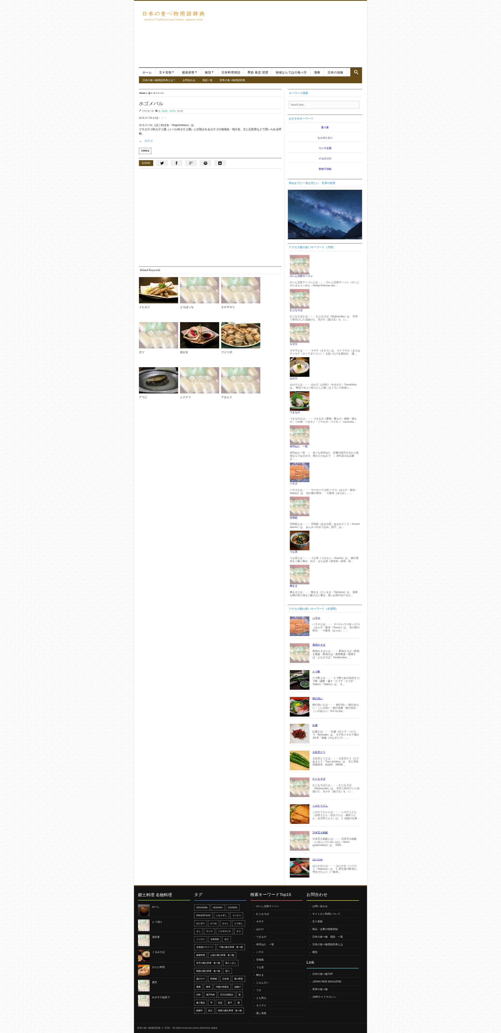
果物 (198, 987)
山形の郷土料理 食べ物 (222, 955)
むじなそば (296, 310)
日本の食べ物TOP (322, 973)
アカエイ (226, 397)
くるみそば (158, 952)
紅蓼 (315, 725)
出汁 (226, 939)
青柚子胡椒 (325, 168)
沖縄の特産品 (222, 987)
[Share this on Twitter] (162, 163)
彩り (227, 971)
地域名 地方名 (169, 111)
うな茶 (293, 551)
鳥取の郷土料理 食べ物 (230, 1010)
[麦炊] (144, 985)
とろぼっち (187, 307)
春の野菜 (238, 979)
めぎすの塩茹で (161, 997)
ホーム (147, 72)
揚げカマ (200, 979)
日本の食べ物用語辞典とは (327, 944)
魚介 (210, 1010)
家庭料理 (200, 955)
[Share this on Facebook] (176, 163)
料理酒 (213, 979)
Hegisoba (201, 907)
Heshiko (218, 907)
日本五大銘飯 (320, 832)
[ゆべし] (144, 910)
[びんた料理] (144, 970)
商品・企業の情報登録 (325, 929)
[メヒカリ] (158, 290)
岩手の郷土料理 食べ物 (208, 963)
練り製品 (200, 1002)
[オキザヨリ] (240, 290)
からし (225, 923)
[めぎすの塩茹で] (144, 1001)
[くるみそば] (144, 955)
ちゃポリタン (325, 137)
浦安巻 (156, 936)
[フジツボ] (240, 335)
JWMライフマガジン (324, 996)
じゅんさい (262, 982)
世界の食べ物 (320, 989)
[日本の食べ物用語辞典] (173, 15)
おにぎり (200, 923)
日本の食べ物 (148, 111)
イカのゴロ (325, 158)
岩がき (184, 352)
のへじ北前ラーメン (301, 276)
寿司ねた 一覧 (299, 446)
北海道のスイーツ (205, 947)
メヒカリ (144, 307)
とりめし (238, 923)
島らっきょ (230, 963)
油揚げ (237, 987)
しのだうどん (320, 805)
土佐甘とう (319, 752)
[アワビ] (158, 380)
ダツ (141, 352)
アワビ (143, 397)
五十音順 (165, 72)
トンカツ (200, 939)
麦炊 (154, 982)
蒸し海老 (261, 1013)
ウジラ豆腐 (325, 148)
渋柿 (198, 994)
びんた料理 (158, 967)
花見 (220, 1002)
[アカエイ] (240, 380)
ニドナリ (185, 397)
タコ (238, 931)
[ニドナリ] (199, 380)
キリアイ (261, 1005)
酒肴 (317, 72)
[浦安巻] (144, 940)
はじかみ (318, 859)
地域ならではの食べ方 (291, 72)
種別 (208, 72)
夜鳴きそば (319, 644)
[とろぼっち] (199, 290)
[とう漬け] (144, 925)
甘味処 (293, 517)
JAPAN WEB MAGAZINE (327, 981)
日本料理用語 (231, 72)
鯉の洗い (318, 698)
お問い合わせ (320, 906)
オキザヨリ (228, 307)
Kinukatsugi (203, 915)
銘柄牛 (199, 1010)
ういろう (236, 915)
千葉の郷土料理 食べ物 (231, 947)
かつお (213, 923)
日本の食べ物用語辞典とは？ (159, 80)
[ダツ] (158, 335)
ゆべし (156, 906)
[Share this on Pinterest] (205, 163)
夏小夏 (325, 127)
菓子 (230, 1002)
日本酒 (225, 979)
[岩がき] (199, 335)
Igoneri (232, 907)
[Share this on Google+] (191, 163)
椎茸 (208, 987)
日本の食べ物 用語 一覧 (327, 936)
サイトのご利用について (326, 913)
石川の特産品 (226, 994)
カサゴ (148, 140)
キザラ (293, 344)
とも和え (261, 997)
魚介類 (180, 111)
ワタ (258, 990)
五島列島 (214, 939)
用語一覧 (207, 80)
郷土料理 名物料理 (155, 895)
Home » (143, 93)
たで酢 (316, 671)
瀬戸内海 (210, 994)
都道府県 (188, 72)
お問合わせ (189, 80)
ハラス (293, 483)
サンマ (209, 931)
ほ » (150, 93)
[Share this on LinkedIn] (220, 163)
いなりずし (221, 915)
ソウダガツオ (224, 931)
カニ (198, 931)
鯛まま (293, 585)
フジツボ (226, 352)
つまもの (295, 412)
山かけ (293, 378)
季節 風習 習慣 (258, 72)
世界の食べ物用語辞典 (232, 80)
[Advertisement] (285, 32)
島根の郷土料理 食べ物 (208, 971)
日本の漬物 (335, 72)
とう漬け (157, 921)
